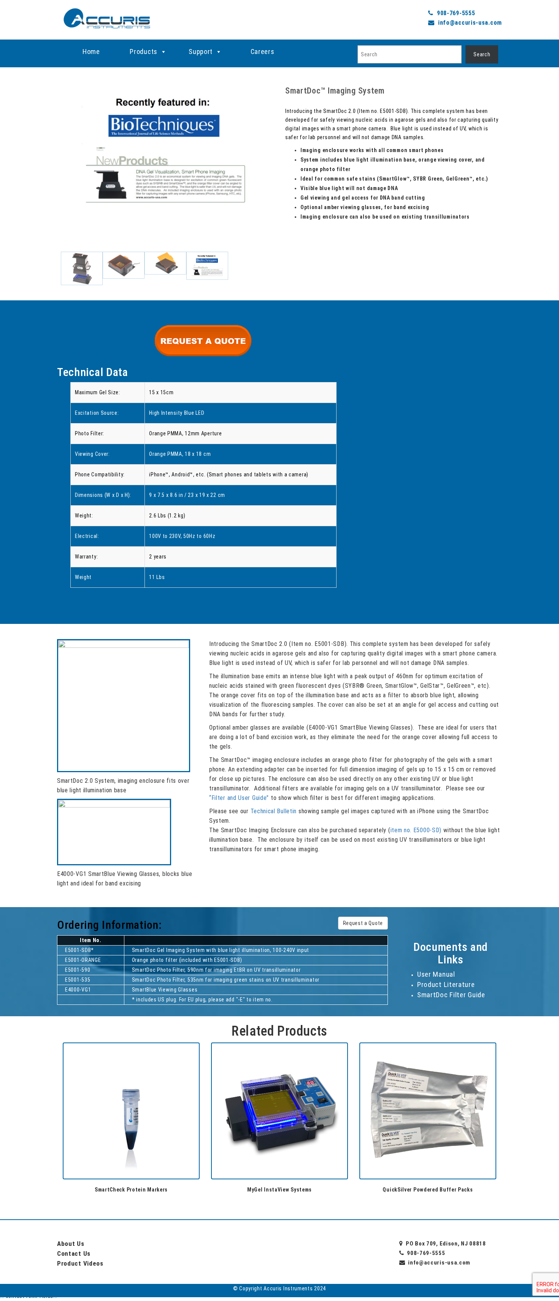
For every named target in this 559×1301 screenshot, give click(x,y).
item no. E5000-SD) (416, 830)
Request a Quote (363, 923)
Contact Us (74, 1253)
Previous (45, 184)
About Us (70, 1243)
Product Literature (446, 984)
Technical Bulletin (274, 811)
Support (201, 52)
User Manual (436, 974)
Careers (263, 52)
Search (481, 54)
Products (143, 52)
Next (285, 184)
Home (91, 52)
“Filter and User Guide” (239, 797)
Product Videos (80, 1263)
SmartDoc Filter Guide (451, 994)
